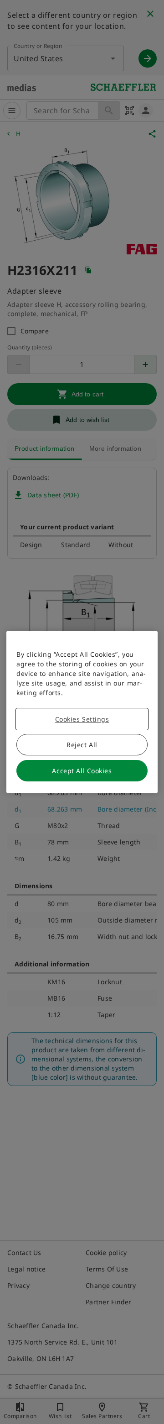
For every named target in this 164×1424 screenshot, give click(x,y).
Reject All (82, 744)
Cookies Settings (82, 719)
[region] (82, 712)
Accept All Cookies (82, 770)
